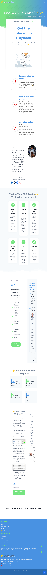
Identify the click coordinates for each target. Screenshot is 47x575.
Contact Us (4, 536)
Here (32, 21)
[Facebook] (42, 546)
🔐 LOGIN (3, 530)
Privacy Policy (4, 542)
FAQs (2, 528)
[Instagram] (42, 552)
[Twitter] (42, 549)
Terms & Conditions (5, 540)
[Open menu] (45, 2)
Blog (2, 538)
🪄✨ (39, 12)
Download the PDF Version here (24, 514)
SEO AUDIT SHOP (5, 526)
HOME (2, 524)
